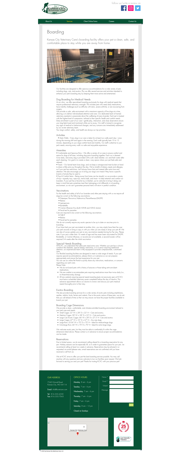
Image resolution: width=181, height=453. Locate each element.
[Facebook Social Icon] (124, 8)
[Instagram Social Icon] (131, 8)
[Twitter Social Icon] (138, 8)
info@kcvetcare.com (59, 389)
